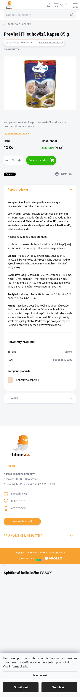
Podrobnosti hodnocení (51, 42)
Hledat (71, 14)
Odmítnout (21, 687)
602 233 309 (18, 508)
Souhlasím (59, 687)
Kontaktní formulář (22, 521)
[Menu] (75, 4)
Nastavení (40, 675)
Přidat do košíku (37, 160)
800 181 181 (18, 501)
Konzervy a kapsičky (27, 379)
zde (25, 666)
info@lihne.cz (19, 493)
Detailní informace (15, 133)
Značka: (12, 49)
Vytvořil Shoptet (26, 558)
